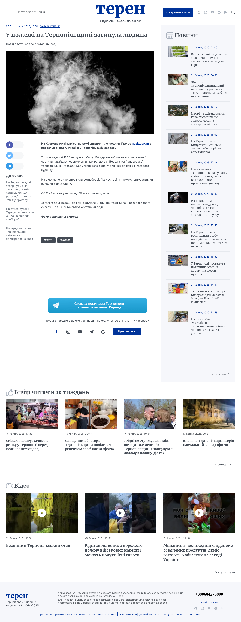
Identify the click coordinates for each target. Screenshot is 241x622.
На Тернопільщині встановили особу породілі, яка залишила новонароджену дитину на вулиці (209, 239)
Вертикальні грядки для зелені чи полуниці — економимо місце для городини (209, 59)
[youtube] (212, 12)
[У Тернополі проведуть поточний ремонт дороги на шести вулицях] (178, 265)
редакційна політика (101, 614)
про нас (195, 614)
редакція (46, 614)
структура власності (173, 614)
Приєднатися (126, 331)
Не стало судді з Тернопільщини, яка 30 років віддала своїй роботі (20, 214)
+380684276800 (209, 594)
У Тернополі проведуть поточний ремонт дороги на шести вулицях (208, 269)
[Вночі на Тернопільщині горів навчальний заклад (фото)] (209, 414)
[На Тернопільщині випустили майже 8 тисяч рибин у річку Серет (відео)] (178, 143)
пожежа (65, 240)
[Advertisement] (20, 296)
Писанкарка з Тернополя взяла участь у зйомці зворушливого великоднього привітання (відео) (209, 176)
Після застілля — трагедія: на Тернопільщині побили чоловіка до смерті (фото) (208, 326)
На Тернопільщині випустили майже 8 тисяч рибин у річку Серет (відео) (206, 147)
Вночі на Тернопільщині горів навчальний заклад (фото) (208, 443)
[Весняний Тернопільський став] (42, 513)
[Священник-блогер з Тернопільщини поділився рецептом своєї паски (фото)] (91, 414)
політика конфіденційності (137, 614)
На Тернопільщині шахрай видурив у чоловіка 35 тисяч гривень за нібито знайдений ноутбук (206, 208)
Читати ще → (220, 374)
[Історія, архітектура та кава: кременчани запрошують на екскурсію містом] (178, 115)
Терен (120, 8)
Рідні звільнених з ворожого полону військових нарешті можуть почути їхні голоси (114, 550)
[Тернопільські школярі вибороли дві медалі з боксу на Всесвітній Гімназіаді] (178, 293)
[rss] (225, 12)
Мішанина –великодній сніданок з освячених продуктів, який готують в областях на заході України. (198, 552)
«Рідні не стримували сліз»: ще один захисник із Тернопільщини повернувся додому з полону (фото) (148, 447)
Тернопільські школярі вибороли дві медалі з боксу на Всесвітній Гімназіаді (208, 297)
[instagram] (205, 12)
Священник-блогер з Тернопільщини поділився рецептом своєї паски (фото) (89, 445)
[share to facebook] (15, 144)
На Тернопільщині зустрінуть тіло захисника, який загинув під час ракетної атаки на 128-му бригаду (18, 191)
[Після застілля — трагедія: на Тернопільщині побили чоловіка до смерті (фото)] (178, 323)
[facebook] (199, 12)
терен (17, 595)
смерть (48, 240)
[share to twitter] (15, 155)
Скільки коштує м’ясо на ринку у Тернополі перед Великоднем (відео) (27, 445)
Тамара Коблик (50, 26)
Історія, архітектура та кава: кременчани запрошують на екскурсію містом (208, 119)
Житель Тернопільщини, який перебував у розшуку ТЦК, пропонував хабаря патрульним (209, 89)
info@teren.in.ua (209, 601)
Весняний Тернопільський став (38, 545)
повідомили (141, 143)
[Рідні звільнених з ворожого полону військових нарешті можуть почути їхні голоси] (120, 513)
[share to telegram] (15, 166)
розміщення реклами (70, 614)
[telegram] (219, 12)
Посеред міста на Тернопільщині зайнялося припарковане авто (19, 233)
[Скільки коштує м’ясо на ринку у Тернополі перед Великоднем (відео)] (32, 414)
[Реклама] (98, 305)
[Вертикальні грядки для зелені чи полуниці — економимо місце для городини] (178, 56)
